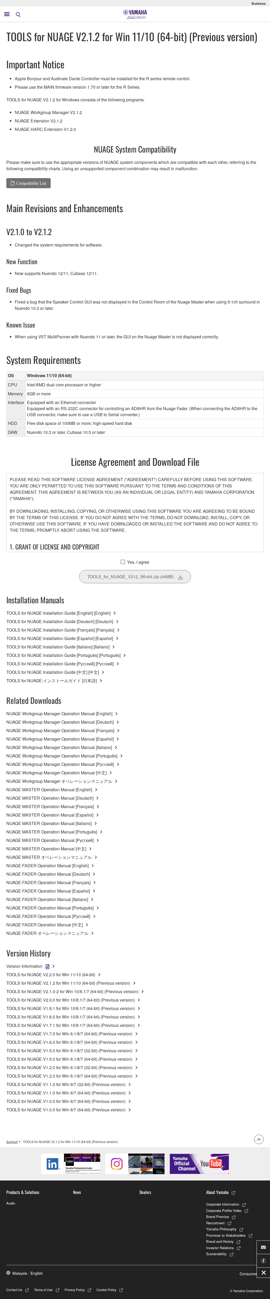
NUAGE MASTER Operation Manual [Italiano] (48, 823)
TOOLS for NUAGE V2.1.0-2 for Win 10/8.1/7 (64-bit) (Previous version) (72, 991)
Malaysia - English (27, 1273)
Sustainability (216, 1253)
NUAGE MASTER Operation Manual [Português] (51, 832)
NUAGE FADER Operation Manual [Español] (48, 891)
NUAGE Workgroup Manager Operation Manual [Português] (61, 756)
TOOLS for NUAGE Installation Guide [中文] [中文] (52, 672)
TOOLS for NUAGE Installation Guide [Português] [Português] (63, 655)
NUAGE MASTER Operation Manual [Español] (49, 815)
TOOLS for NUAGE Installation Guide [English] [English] (58, 613)
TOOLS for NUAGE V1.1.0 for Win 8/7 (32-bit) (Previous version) (66, 1084)
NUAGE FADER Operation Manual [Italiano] (47, 899)
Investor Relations (220, 1247)
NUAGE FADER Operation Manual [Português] (50, 908)
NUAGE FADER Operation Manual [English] (47, 865)
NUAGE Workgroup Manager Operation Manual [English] (59, 713)
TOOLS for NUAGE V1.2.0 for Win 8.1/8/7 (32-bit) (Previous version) (69, 1067)
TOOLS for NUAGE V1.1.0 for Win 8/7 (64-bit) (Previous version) (66, 1093)
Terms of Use (43, 1289)
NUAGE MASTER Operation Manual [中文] (46, 849)
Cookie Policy (106, 1289)
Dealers (145, 1192)
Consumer (248, 1273)
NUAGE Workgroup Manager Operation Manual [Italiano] (59, 747)
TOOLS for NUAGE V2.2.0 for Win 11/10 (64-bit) (50, 974)
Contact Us (14, 1289)
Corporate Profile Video (224, 1210)
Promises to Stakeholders (226, 1235)
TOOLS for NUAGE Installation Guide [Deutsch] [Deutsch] (59, 621)
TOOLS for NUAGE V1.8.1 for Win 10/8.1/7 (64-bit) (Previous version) (70, 1008)
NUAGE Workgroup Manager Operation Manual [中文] (56, 773)
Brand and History (220, 1241)
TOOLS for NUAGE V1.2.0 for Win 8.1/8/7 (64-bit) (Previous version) (69, 1076)
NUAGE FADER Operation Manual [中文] (44, 925)
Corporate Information (222, 1204)
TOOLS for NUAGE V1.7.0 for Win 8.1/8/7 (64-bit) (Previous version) (69, 1034)
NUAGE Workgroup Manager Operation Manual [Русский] (60, 764)
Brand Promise (217, 1216)
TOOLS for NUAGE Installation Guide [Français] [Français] (60, 630)
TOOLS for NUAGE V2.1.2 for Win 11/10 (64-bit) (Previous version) (68, 983)
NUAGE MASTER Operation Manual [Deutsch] (49, 798)
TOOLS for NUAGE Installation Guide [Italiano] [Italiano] (57, 647)
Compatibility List (31, 183)
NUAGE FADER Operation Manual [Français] (48, 882)
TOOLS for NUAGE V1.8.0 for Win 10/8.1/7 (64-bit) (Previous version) (70, 1017)
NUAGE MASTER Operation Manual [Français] (50, 806)
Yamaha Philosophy (221, 1228)
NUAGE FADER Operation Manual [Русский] (48, 916)
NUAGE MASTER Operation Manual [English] (49, 789)
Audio (10, 1203)
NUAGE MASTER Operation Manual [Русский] (50, 840)
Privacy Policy (75, 1289)
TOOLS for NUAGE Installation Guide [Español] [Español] (59, 638)
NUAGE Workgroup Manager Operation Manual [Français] (60, 730)
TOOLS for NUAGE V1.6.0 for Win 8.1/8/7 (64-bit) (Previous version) (69, 1042)
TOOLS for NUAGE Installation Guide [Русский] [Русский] (60, 664)
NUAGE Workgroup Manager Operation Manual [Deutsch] (60, 722)
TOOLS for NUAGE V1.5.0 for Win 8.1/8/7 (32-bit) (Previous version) (69, 1050)
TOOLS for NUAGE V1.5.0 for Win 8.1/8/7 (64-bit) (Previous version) (69, 1059)
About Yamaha (217, 1192)
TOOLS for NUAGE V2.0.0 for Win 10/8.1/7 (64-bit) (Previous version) (70, 1000)
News (77, 1192)
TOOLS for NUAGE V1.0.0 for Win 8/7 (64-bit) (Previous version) (66, 1101)
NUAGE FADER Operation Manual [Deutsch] (48, 874)
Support (12, 1141)
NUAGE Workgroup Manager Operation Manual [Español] (60, 739)
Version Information (24, 966)
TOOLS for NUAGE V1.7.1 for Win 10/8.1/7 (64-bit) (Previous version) (70, 1025)
